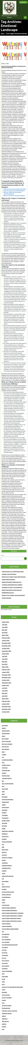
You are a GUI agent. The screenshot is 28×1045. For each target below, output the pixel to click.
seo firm (4, 950)
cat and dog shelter (7, 760)
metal (3, 873)
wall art (4, 1016)
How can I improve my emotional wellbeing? (14, 190)
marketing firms (6, 868)
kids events (5, 849)
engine (4, 804)
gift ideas (4, 823)
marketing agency (7, 865)
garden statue (6, 820)
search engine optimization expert (11, 918)
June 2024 (5, 690)
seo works (5, 963)
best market (5, 738)
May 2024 (4, 693)
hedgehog (4, 834)
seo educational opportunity (10, 944)
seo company (5, 942)
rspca (3, 902)
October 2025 (6, 648)
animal (4, 728)
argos (3, 736)
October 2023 (6, 712)
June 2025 (5, 659)
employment (5, 802)
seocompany (5, 966)
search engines (6, 923)
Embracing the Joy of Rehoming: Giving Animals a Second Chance (13, 573)
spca (3, 984)
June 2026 (5, 627)
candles (4, 754)
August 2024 (5, 685)
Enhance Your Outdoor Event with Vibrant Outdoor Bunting (13, 597)
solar (3, 981)
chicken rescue (6, 765)
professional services (8, 892)
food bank (5, 815)
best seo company (7, 744)
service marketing (7, 971)
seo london (5, 955)
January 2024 (5, 704)
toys (3, 1003)
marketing (5, 863)
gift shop (4, 826)
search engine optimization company (12, 915)
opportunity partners (8, 876)
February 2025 (6, 669)
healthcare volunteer (7, 831)
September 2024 (6, 683)
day (3, 781)
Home (2, 33)
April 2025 (4, 664)
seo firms (4, 952)
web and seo (5, 1021)
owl (3, 878)
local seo (4, 855)
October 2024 (6, 680)
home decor (5, 836)
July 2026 (4, 624)
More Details (14, 551)
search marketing (7, 926)
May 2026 (4, 630)
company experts (7, 778)
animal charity (6, 731)
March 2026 (5, 635)
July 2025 (4, 656)
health (3, 828)
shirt (3, 974)
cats (3, 762)
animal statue (6, 733)
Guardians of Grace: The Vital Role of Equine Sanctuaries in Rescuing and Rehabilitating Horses (12, 590)
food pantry (5, 818)
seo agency (5, 937)
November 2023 (6, 709)
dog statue (5, 789)
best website (5, 749)
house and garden (7, 841)
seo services (5, 960)
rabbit (3, 900)
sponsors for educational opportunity (12, 987)
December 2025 (6, 643)
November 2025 (6, 646)
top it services (6, 995)
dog (3, 786)
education (4, 797)
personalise (5, 881)
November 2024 (6, 677)
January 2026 (5, 640)
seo (3, 931)
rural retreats (5, 905)
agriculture (5, 725)
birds (3, 752)
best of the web (6, 741)
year (3, 1029)
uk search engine (6, 1005)
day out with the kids (7, 783)
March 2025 (5, 667)
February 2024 (6, 701)
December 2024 (6, 675)
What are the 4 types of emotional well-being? (15, 189)
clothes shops (6, 775)
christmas (5, 768)
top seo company (7, 997)
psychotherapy (6, 897)
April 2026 (4, 632)
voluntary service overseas (9, 1011)
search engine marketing (9, 908)
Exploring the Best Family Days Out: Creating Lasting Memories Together (12, 583)
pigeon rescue (6, 886)
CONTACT (23, 2)
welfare (4, 1026)
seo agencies (5, 934)
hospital (4, 839)
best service (5, 746)
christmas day (6, 770)
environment (5, 807)
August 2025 (5, 653)
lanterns (4, 852)
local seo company (7, 857)
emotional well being (7, 799)
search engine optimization (9, 910)
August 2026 (5, 622)
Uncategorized (6, 1008)
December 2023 (6, 706)
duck (3, 794)
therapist (4, 992)
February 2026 (6, 638)
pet (3, 884)
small (3, 979)
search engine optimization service (11, 921)
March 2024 (5, 698)
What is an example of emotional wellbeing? (14, 195)
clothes (4, 773)
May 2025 (4, 661)
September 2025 (6, 651)
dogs (3, 791)
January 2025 (5, 672)
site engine (5, 976)
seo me (4, 958)
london (4, 860)
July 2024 (4, 688)
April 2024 (4, 696)
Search (2, 555)
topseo (4, 1000)
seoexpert (5, 968)
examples (4, 810)
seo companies (6, 939)
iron (3, 844)
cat (3, 757)
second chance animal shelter (10, 929)
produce (4, 889)
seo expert (5, 947)
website (4, 1024)
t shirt (3, 989)
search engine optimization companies (12, 913)
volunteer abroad (6, 1013)
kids (3, 847)
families (4, 812)
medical (4, 871)
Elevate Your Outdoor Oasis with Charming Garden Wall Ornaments (13, 578)
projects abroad (6, 894)
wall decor (5, 1018)
